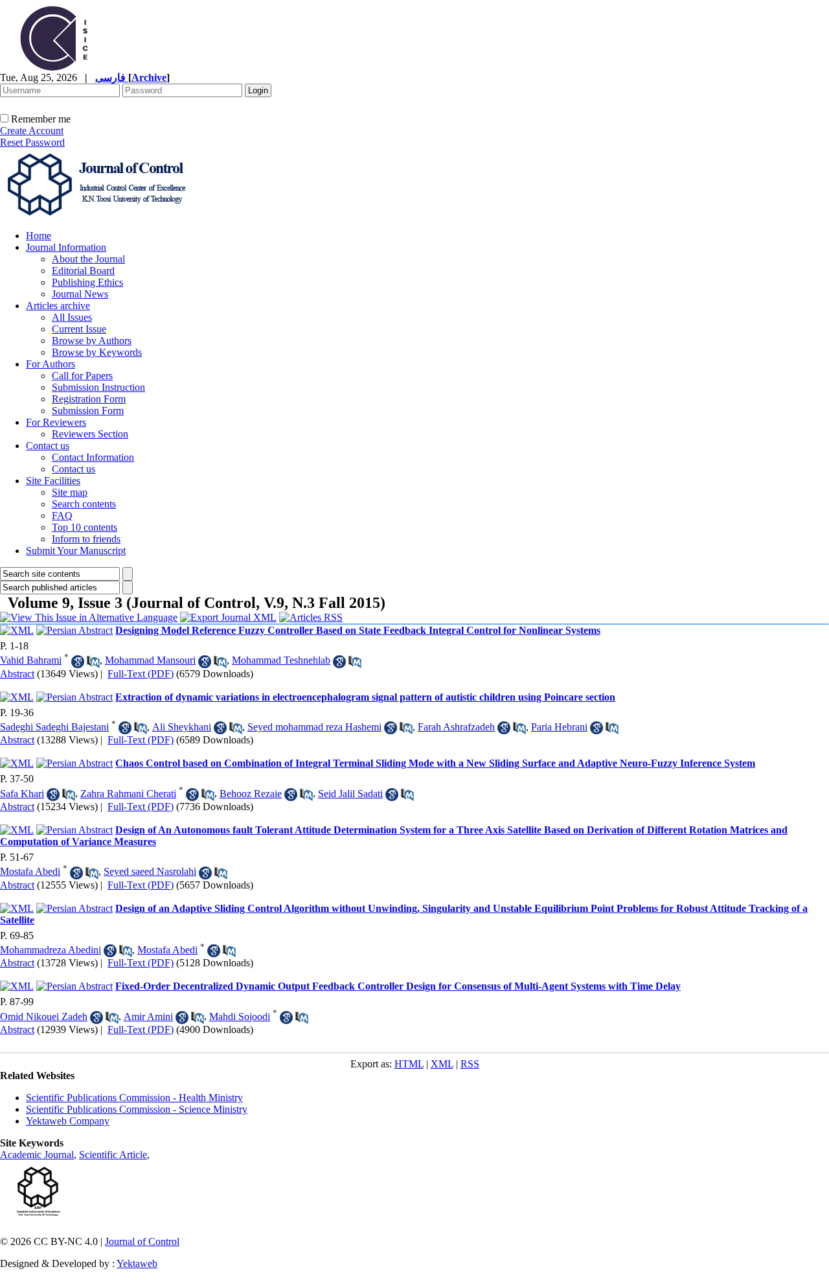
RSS (469, 1063)
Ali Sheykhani (181, 726)
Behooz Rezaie (251, 793)
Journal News (80, 293)
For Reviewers (56, 422)
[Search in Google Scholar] (77, 661)
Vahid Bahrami (31, 660)
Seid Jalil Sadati (350, 793)
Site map (69, 492)
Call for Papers (82, 375)
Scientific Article (113, 1154)
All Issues (72, 317)
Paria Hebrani (559, 726)
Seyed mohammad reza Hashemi (314, 726)
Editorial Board (83, 270)
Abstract (17, 673)
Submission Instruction (98, 387)
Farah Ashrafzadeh (456, 726)
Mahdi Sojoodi (239, 1016)
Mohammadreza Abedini (50, 949)
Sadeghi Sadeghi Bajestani (54, 726)
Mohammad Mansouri (150, 660)
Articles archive (58, 305)
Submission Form (88, 410)
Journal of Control (142, 1241)
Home (38, 235)
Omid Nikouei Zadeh (43, 1016)
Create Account (31, 130)
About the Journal (88, 258)
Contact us (47, 445)
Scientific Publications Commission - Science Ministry (136, 1109)
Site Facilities (53, 480)
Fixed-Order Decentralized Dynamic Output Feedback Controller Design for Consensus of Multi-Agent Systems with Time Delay (398, 986)
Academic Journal (37, 1154)
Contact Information (93, 457)
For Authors (50, 363)
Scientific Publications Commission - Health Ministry (134, 1097)
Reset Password (32, 142)
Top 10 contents (84, 527)
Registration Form (89, 398)
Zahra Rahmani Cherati (128, 793)
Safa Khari (22, 793)
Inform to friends (86, 538)
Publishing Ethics (87, 282)
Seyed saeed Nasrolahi (150, 871)
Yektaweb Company (67, 1120)
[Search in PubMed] (93, 661)
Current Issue (79, 328)
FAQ (62, 515)
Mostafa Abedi (30, 871)
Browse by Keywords (97, 352)
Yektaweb (137, 1263)
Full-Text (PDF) (141, 673)
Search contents (84, 503)
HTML (409, 1063)
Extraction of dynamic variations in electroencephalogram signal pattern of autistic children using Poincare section (365, 697)
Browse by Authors (91, 340)
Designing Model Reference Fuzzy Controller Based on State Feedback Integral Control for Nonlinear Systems (357, 630)
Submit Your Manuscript (76, 550)
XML (442, 1063)
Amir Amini (148, 1016)
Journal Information (66, 247)
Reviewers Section (90, 433)
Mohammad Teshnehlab (281, 660)
